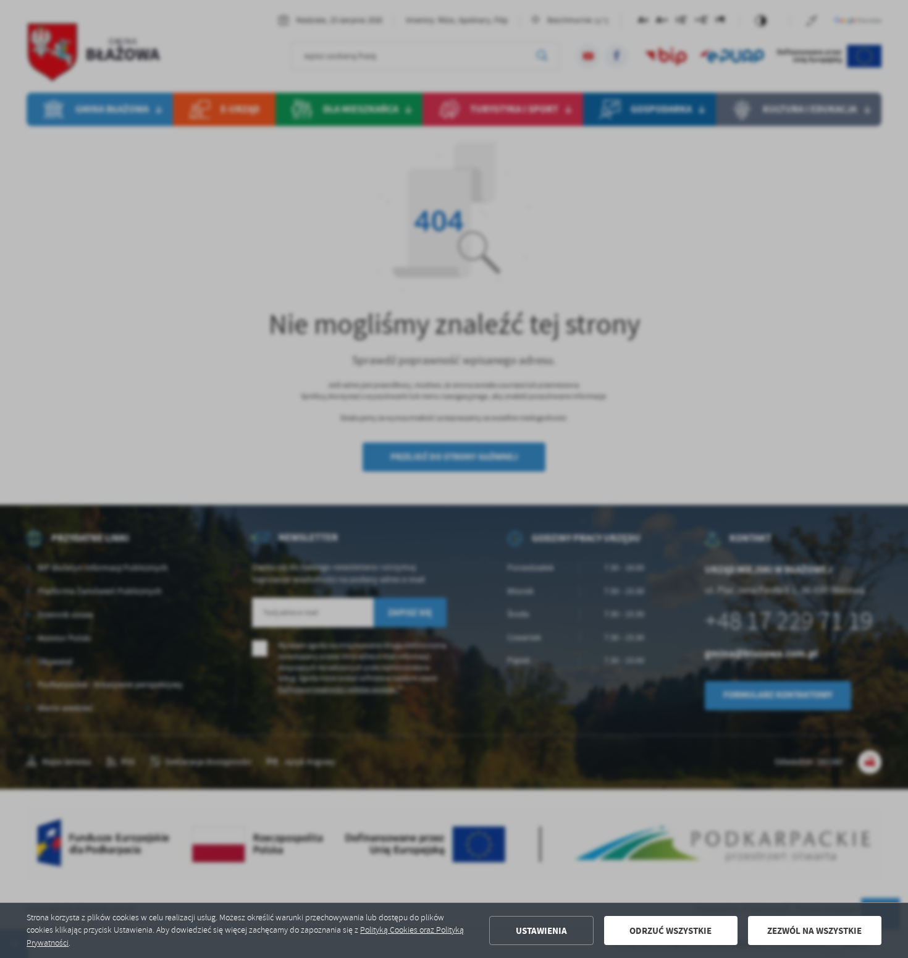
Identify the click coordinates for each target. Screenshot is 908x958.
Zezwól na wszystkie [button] (814, 931)
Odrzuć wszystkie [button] (670, 931)
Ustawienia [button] (541, 931)
